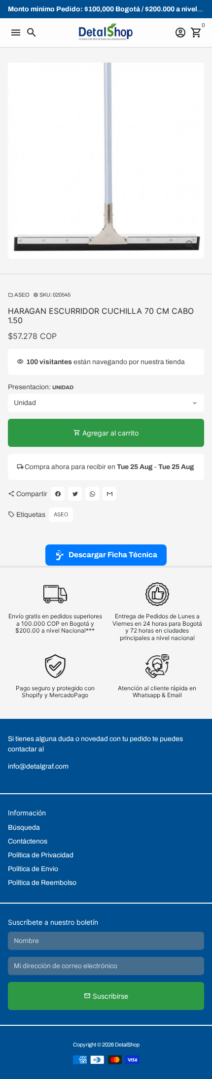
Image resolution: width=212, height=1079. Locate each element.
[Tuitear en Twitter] (75, 494)
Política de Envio (33, 869)
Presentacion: (40, 387)
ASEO (19, 295)
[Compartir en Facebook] (58, 494)
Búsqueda (24, 827)
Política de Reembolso (42, 882)
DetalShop (127, 1044)
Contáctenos (27, 841)
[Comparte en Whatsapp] (92, 494)
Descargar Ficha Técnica (113, 555)
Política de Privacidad (40, 855)
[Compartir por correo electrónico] (109, 494)
